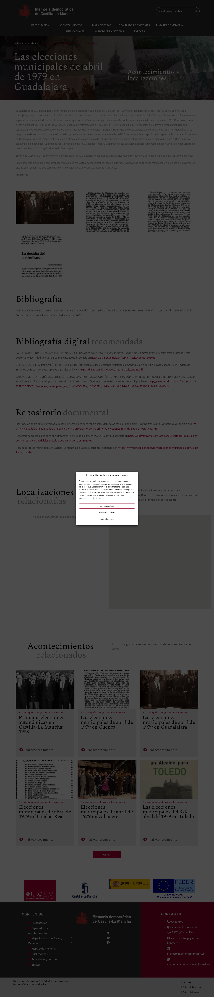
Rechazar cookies (107, 513)
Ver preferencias (107, 519)
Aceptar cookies (107, 506)
